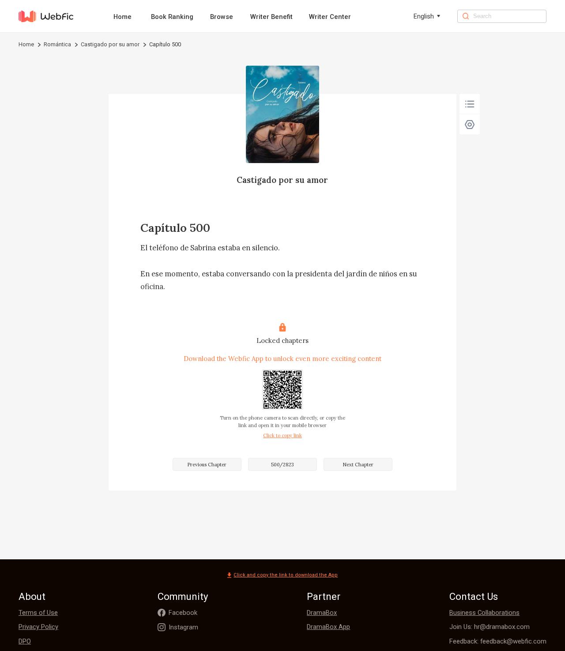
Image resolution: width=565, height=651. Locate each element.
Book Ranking (172, 17)
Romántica (57, 44)
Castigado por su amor (110, 44)
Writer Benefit (271, 17)
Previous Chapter (206, 464)
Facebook (183, 613)
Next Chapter (358, 464)
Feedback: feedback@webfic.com (497, 641)
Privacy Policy (38, 627)
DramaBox (322, 613)
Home (122, 17)
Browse (221, 17)
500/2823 (282, 464)
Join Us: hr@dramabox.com (489, 627)
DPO (25, 641)
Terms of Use (38, 613)
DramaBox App (328, 627)
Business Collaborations (484, 613)
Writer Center (330, 17)
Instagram (183, 627)
